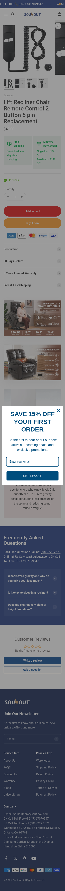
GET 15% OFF (32, 475)
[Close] (58, 410)
